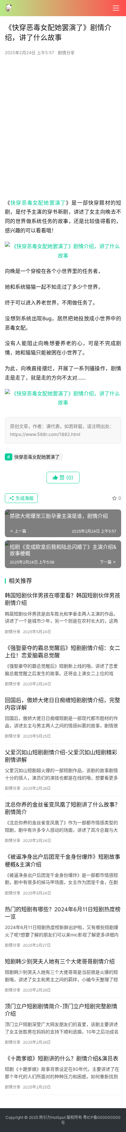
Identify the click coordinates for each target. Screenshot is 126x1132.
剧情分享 (66, 52)
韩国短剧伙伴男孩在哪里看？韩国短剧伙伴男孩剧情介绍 (62, 599)
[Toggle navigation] (116, 8)
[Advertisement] (63, 129)
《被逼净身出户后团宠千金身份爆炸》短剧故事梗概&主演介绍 (62, 860)
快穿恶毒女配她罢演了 (38, 202)
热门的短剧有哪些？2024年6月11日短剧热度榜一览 (63, 913)
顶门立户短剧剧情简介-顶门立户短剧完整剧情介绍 (61, 1010)
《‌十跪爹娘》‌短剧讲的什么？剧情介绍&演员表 (61, 1058)
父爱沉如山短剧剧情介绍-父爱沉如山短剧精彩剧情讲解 (61, 756)
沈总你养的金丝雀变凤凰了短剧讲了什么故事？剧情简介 (62, 808)
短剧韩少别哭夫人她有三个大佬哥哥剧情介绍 (60, 961)
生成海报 (24, 498)
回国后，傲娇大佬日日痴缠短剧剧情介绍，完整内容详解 (62, 704)
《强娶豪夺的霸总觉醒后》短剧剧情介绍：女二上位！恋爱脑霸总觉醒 (62, 652)
